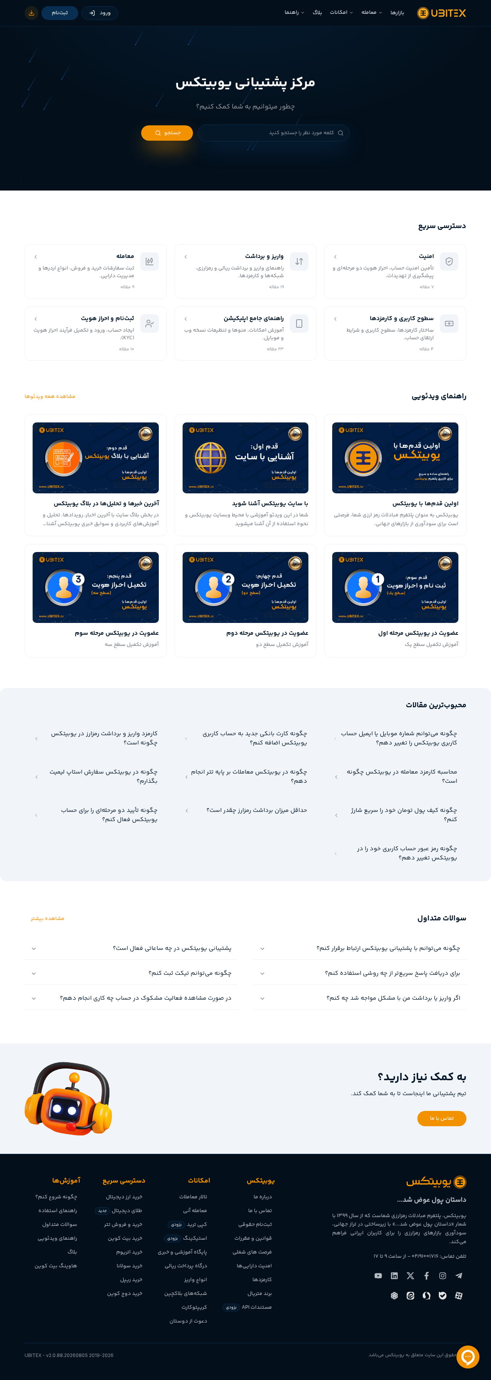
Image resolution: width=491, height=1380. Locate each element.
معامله (369, 12)
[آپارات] (458, 1295)
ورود (105, 13)
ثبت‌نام (60, 13)
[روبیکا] (394, 1295)
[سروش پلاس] (426, 1295)
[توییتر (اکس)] (410, 1275)
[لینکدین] (394, 1275)
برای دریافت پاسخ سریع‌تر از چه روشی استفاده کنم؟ (392, 973)
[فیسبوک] (426, 1275)
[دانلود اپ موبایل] (31, 13)
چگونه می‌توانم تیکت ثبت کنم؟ (190, 973)
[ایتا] (410, 1295)
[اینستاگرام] (442, 1275)
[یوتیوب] (378, 1275)
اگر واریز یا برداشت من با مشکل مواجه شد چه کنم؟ (393, 998)
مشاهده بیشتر (47, 919)
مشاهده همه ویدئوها (50, 397)
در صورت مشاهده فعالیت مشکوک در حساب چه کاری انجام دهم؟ (146, 998)
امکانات (339, 12)
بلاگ (317, 13)
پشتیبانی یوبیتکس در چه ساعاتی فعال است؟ (172, 948)
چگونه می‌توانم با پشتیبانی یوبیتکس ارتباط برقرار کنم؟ (388, 948)
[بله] (442, 1295)
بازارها (397, 13)
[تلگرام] (458, 1275)
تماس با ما (442, 1118)
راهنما (292, 12)
